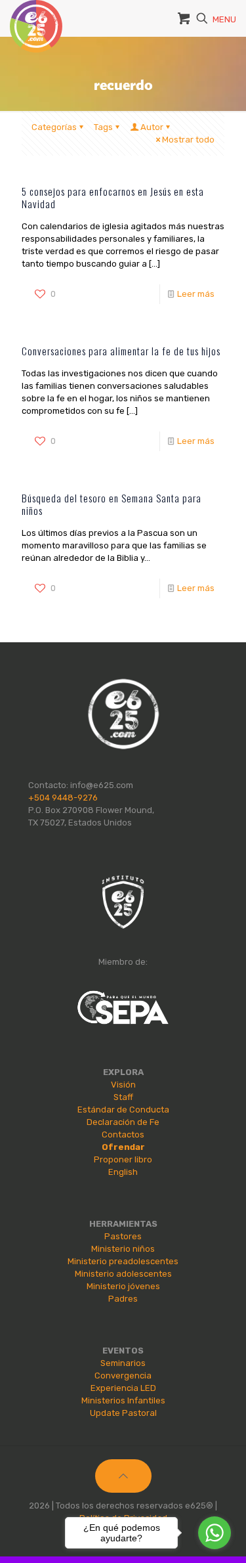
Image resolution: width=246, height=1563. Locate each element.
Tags (103, 127)
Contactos (123, 1134)
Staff (123, 1097)
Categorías (54, 127)
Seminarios (123, 1363)
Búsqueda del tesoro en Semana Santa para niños (111, 504)
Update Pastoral (123, 1413)
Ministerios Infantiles (123, 1400)
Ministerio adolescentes (123, 1274)
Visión (123, 1085)
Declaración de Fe (123, 1122)
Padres (123, 1299)
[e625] (36, 16)
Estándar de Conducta (123, 1109)
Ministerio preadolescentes (123, 1261)
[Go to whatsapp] (214, 1532)
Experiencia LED (123, 1388)
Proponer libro (123, 1159)
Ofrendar (123, 1147)
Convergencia (123, 1375)
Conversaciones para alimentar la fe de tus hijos (121, 350)
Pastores (123, 1236)
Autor (151, 127)
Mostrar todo (188, 139)
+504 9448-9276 (63, 798)
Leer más (196, 294)
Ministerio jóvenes (123, 1286)
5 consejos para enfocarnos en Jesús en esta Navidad (113, 197)
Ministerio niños (123, 1249)
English (123, 1172)
